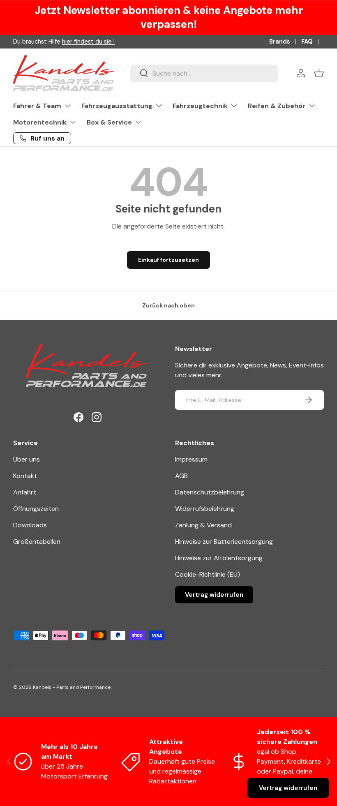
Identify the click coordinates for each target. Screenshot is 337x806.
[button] (319, 73)
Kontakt (25, 475)
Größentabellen (36, 541)
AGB (181, 475)
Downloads (30, 525)
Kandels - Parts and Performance (72, 687)
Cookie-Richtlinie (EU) (207, 574)
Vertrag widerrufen (214, 595)
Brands (279, 41)
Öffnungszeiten (36, 508)
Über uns (26, 459)
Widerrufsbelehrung (204, 508)
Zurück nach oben (168, 305)
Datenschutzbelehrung (209, 492)
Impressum (191, 459)
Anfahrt (24, 492)
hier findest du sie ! (88, 41)
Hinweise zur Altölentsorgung (219, 558)
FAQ (307, 41)
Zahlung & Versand (203, 525)
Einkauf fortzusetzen (168, 259)
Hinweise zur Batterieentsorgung (224, 541)
